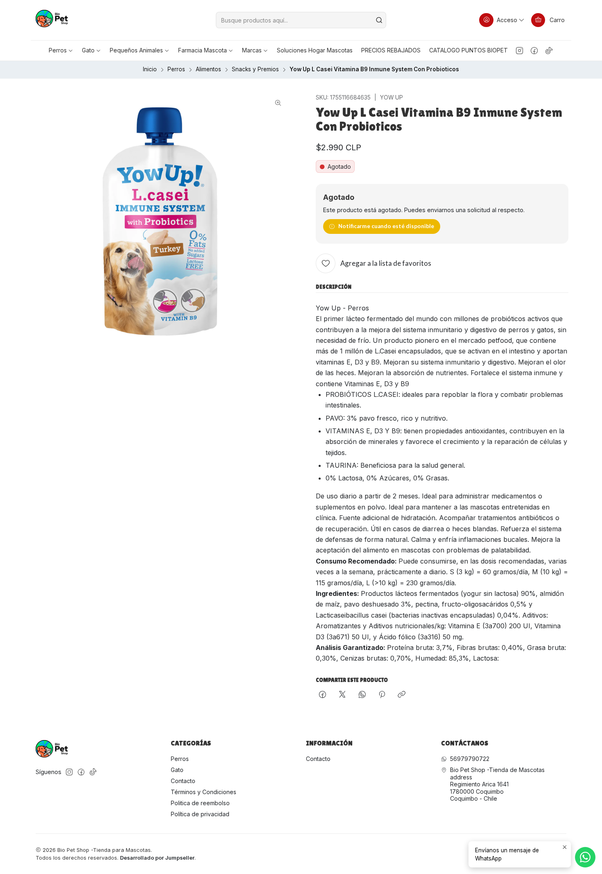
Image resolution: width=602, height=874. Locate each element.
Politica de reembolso (200, 802)
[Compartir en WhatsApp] (362, 695)
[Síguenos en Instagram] (519, 50)
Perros (176, 69)
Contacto (183, 780)
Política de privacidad (200, 814)
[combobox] (301, 20)
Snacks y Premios (255, 69)
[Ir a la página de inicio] (52, 20)
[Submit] (379, 20)
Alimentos (208, 69)
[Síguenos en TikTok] (549, 50)
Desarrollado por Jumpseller (157, 858)
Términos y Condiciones (203, 791)
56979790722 (469, 758)
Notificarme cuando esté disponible (386, 226)
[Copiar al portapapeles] (401, 695)
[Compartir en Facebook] (322, 695)
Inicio (150, 69)
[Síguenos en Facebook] (534, 50)
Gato (177, 769)
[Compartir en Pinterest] (382, 695)
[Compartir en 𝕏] (342, 695)
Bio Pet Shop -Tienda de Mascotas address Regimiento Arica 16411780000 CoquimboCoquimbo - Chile (497, 784)
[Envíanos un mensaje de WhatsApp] (585, 857)
